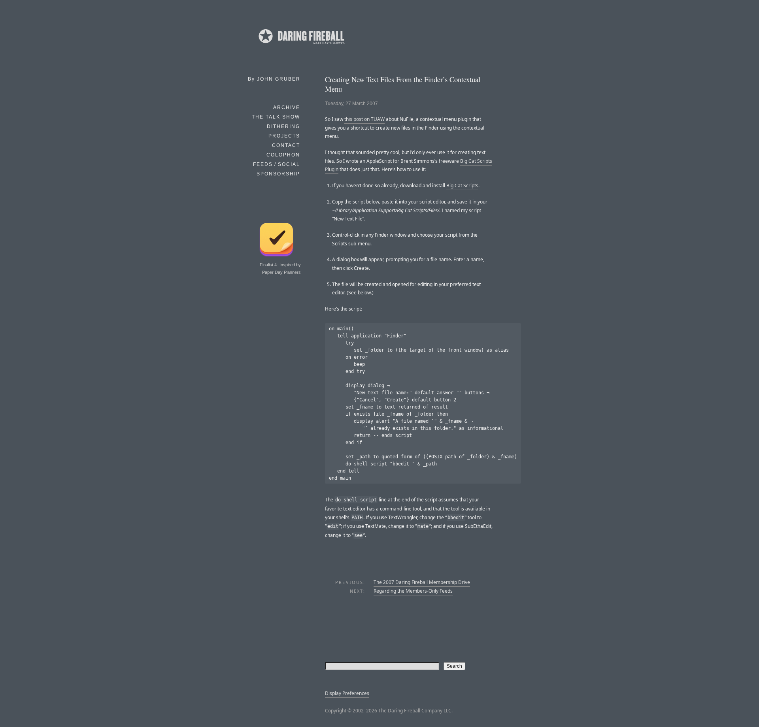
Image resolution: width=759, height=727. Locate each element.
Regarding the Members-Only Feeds (413, 591)
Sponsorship (278, 174)
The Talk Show (276, 117)
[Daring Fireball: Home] (300, 45)
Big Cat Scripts (462, 185)
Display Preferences (347, 693)
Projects (284, 136)
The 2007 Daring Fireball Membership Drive (422, 582)
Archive (286, 107)
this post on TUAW (364, 119)
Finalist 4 (268, 264)
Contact (286, 145)
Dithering (283, 126)
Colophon (283, 155)
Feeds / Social (276, 164)
